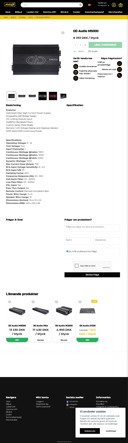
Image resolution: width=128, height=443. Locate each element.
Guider (76, 12)
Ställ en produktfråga (104, 63)
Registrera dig (42, 404)
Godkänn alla (89, 431)
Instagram (73, 404)
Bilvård (64, 12)
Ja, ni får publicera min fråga (82, 251)
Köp (17, 340)
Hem (8, 12)
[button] (89, 4)
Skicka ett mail (109, 69)
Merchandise (115, 12)
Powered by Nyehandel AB (64, 441)
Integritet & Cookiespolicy (107, 407)
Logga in (40, 401)
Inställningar (111, 431)
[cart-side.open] (120, 4)
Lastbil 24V (32, 12)
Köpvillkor (100, 404)
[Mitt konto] (113, 4)
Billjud (18, 12)
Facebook (73, 401)
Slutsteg (22, 17)
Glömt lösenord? (43, 407)
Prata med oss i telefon (105, 75)
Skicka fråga (92, 275)
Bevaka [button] (40, 340)
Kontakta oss (101, 401)
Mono (30, 17)
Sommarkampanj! (94, 12)
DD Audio (93, 51)
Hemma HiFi (49, 12)
